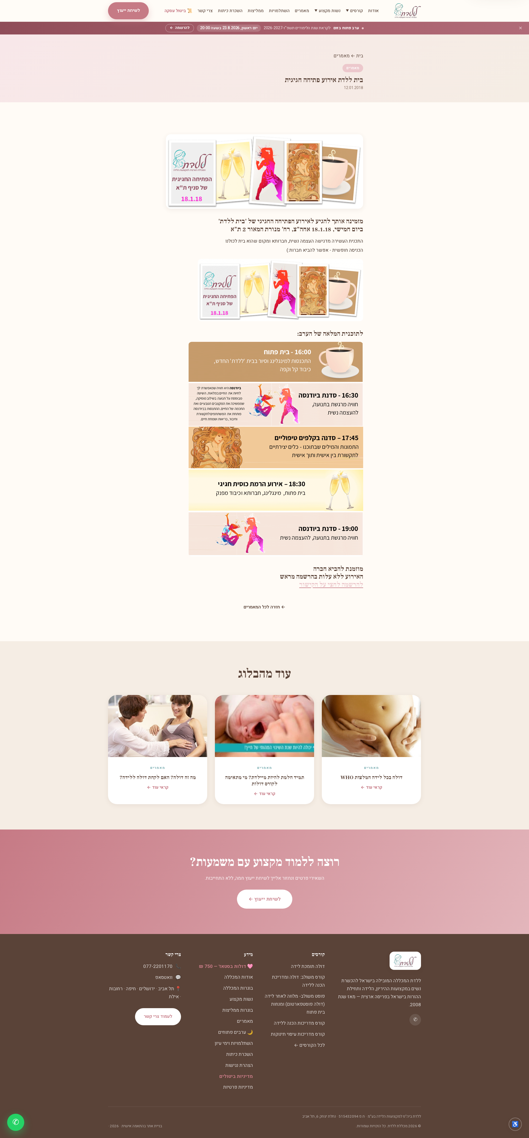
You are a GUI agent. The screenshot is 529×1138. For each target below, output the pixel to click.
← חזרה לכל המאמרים (264, 607)
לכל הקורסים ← (309, 1045)
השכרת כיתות (230, 11)
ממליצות (256, 11)
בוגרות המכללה (238, 988)
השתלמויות (279, 11)
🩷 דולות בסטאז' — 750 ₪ (226, 966)
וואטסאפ (163, 977)
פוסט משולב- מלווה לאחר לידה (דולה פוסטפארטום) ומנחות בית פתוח (295, 1004)
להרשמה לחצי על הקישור (331, 584)
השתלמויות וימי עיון (234, 1043)
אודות (373, 11)
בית (359, 55)
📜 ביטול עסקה (178, 11)
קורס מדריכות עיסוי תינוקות (298, 1034)
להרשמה (180, 28)
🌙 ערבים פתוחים (235, 1032)
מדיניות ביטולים (236, 1076)
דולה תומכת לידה (308, 966)
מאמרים (302, 11)
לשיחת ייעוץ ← (265, 899)
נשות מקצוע (241, 999)
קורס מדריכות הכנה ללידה (299, 1023)
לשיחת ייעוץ (128, 10)
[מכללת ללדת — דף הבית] (407, 10)
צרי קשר (205, 11)
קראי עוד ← (371, 787)
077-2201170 (157, 966)
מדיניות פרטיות (238, 1087)
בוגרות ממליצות (237, 1010)
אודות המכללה (238, 977)
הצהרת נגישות (239, 1065)
